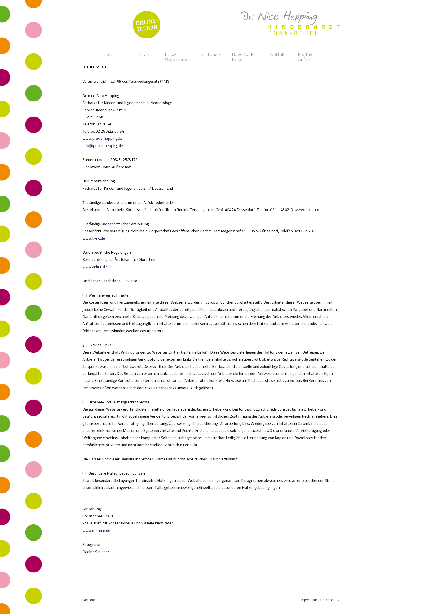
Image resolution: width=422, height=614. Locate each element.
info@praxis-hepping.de (102, 145)
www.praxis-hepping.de (102, 138)
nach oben (89, 599)
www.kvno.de (93, 238)
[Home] (290, 19)
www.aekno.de (307, 210)
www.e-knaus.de (96, 530)
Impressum (308, 599)
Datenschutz (330, 599)
